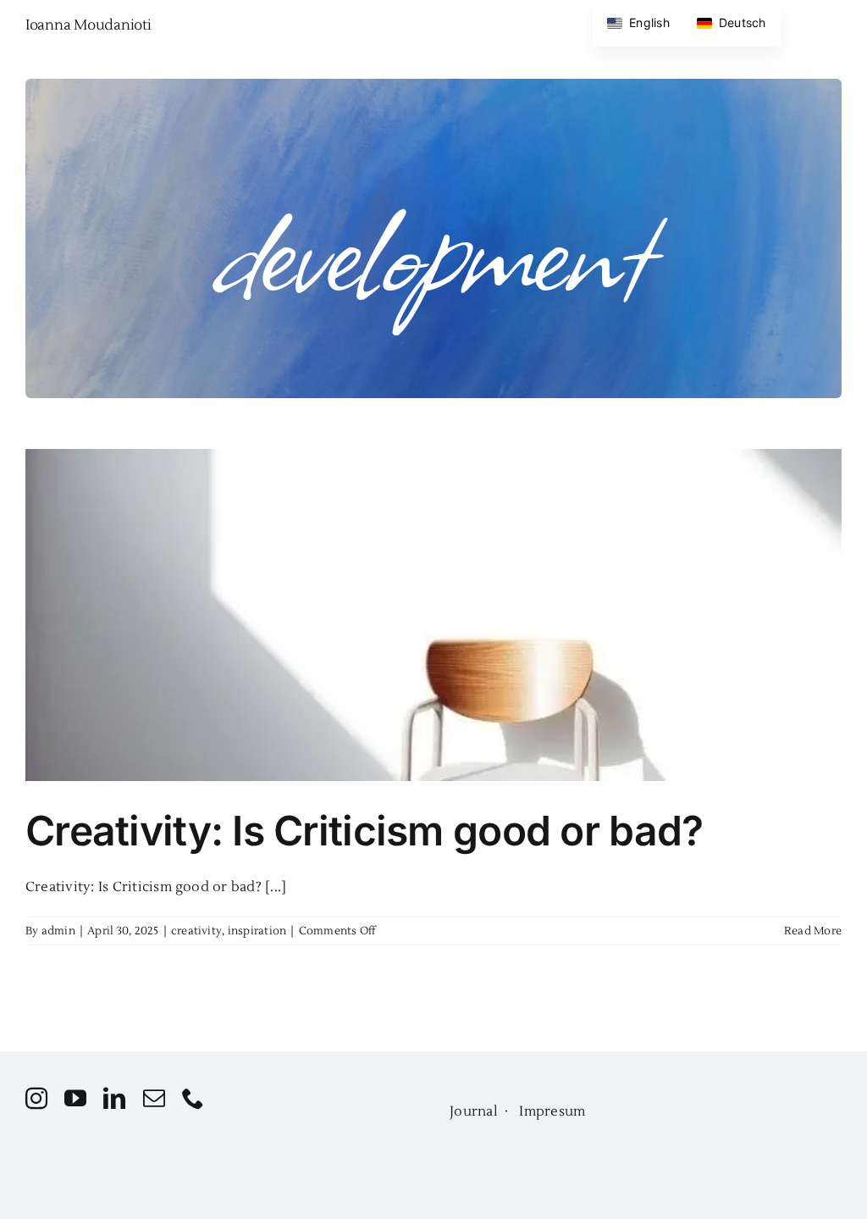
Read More (813, 931)
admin (58, 931)
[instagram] (36, 1098)
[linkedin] (114, 1098)
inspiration (257, 931)
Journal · (484, 1111)
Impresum (552, 1111)
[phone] (193, 1098)
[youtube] (75, 1098)
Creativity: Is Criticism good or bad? (364, 831)
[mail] (154, 1098)
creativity (196, 931)
